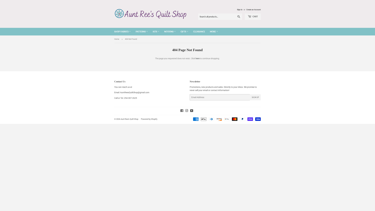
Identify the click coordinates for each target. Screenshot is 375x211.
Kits (155, 31)
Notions (169, 31)
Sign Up (255, 97)
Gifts (184, 31)
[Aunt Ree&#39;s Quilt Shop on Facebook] (181, 111)
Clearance (199, 31)
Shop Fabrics (121, 31)
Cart (255, 16)
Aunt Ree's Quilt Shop (129, 119)
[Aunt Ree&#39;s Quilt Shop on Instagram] (186, 111)
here (198, 58)
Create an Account (253, 10)
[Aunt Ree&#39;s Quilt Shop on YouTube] (191, 111)
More (213, 31)
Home (116, 39)
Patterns (141, 31)
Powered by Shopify (149, 119)
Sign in (239, 10)
